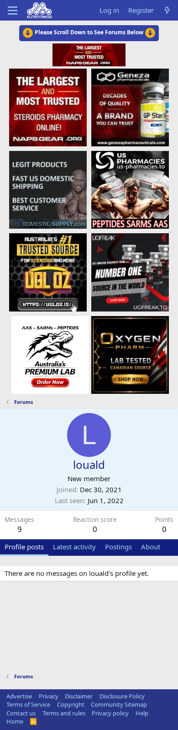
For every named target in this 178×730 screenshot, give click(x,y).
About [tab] (150, 546)
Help (142, 713)
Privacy (48, 696)
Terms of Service (28, 704)
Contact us (21, 713)
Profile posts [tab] (24, 546)
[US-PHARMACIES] (130, 189)
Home (14, 721)
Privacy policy (110, 713)
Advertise (19, 696)
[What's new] (167, 10)
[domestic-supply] (48, 189)
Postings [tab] (118, 546)
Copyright (70, 704)
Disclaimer (79, 696)
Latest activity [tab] (74, 546)
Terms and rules (63, 713)
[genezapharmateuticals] (130, 107)
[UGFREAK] (130, 271)
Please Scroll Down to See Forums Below (89, 32)
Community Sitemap (119, 704)
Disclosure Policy (122, 696)
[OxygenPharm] (130, 354)
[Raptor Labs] (50, 354)
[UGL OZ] (48, 271)
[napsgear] (48, 107)
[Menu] (12, 10)
